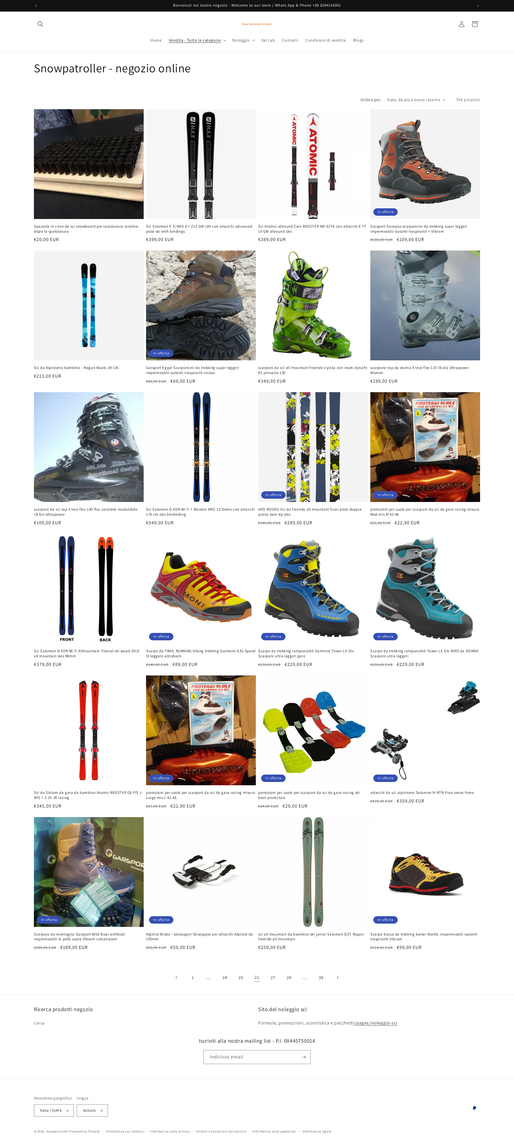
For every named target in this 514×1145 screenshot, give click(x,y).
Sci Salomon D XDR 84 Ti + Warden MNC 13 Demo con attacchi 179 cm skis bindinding (200, 512)
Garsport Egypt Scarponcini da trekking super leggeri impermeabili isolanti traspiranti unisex (192, 370)
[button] (40, 24)
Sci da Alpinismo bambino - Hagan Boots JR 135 (76, 367)
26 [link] (256, 977)
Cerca (39, 1023)
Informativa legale (317, 1131)
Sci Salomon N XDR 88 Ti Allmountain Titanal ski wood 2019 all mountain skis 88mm (86, 653)
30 (321, 977)
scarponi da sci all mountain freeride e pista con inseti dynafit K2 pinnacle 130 (312, 370)
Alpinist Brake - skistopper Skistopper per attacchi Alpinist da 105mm (199, 937)
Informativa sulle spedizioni (274, 1131)
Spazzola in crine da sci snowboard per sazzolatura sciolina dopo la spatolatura (86, 229)
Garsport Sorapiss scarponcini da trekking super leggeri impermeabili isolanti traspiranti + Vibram (418, 229)
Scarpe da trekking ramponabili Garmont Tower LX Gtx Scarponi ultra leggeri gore (306, 653)
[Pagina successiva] (337, 977)
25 (241, 977)
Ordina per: (371, 99)
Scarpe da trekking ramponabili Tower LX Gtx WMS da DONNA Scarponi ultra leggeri (424, 653)
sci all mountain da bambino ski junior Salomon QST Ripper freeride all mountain (311, 937)
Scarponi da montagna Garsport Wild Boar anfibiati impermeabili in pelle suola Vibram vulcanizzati (79, 937)
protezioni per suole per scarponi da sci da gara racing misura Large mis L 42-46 (200, 795)
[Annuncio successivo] (478, 5)
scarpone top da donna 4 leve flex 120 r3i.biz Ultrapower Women (419, 370)
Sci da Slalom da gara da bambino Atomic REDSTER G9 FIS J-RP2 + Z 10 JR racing (88, 795)
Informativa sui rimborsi (125, 1131)
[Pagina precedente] (176, 977)
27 (273, 977)
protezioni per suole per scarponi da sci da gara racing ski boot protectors (309, 795)
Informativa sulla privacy (170, 1131)
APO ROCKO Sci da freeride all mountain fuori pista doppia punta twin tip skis (310, 512)
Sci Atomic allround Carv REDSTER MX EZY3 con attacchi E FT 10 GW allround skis (312, 229)
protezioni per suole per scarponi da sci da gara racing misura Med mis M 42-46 (424, 512)
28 (289, 977)
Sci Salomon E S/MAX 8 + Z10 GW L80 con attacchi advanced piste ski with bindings (199, 229)
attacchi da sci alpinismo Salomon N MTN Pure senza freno (422, 792)
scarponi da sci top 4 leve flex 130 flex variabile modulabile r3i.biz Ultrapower (86, 512)
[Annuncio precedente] (36, 5)
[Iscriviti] (303, 1057)
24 (224, 977)
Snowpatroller (57, 1131)
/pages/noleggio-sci (375, 1023)
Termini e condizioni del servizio (221, 1131)
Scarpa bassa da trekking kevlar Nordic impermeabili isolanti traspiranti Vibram (423, 937)
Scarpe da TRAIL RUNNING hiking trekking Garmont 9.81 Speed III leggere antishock (201, 653)
